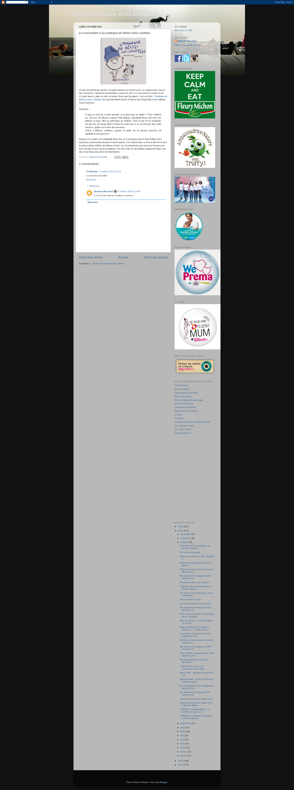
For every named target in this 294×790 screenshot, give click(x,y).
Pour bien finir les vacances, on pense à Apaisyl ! (195, 547)
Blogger (164, 782)
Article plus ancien (156, 257)
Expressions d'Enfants (185, 407)
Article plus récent (90, 257)
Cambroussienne (183, 433)
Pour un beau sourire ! (191, 599)
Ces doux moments (184, 403)
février (183, 752)
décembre (185, 534)
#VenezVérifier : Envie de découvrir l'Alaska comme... (197, 680)
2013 (180, 761)
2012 (180, 765)
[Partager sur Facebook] (124, 157)
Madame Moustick (103, 191)
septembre (185, 723)
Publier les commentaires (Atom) (108, 263)
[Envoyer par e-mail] (115, 157)
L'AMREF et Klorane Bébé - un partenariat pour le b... (195, 710)
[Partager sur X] (121, 157)
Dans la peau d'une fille (186, 393)
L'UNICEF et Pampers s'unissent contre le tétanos (195, 717)
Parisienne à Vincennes (186, 411)
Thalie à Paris (181, 385)
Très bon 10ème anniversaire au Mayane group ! (195, 587)
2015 (180, 526)
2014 (180, 531)
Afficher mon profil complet (187, 45)
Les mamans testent (184, 426)
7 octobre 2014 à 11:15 (110, 171)
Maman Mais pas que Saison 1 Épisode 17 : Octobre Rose (195, 628)
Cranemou (180, 418)
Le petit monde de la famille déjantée (192, 422)
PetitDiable (92, 171)
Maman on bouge (183, 396)
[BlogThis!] (118, 157)
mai (182, 739)
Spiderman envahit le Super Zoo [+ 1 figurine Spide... (197, 704)
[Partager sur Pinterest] (127, 157)
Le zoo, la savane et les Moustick (114, 14)
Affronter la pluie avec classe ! (194, 582)
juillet (183, 731)
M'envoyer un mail (183, 30)
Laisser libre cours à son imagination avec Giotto (192, 667)
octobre (184, 542)
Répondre (91, 180)
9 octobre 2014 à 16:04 (129, 191)
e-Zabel (178, 414)
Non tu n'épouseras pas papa (189, 400)
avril (182, 743)
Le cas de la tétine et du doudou (195, 603)
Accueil (123, 257)
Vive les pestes (182, 389)
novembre (185, 538)
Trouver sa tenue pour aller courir (196, 699)
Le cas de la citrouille (190, 552)
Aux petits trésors (183, 429)
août (182, 727)
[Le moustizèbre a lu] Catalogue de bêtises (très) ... (197, 687)
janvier (183, 756)
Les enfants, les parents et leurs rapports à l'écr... (195, 634)
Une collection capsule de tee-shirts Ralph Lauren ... (197, 654)
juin (182, 735)
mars (183, 747)
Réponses (94, 186)
